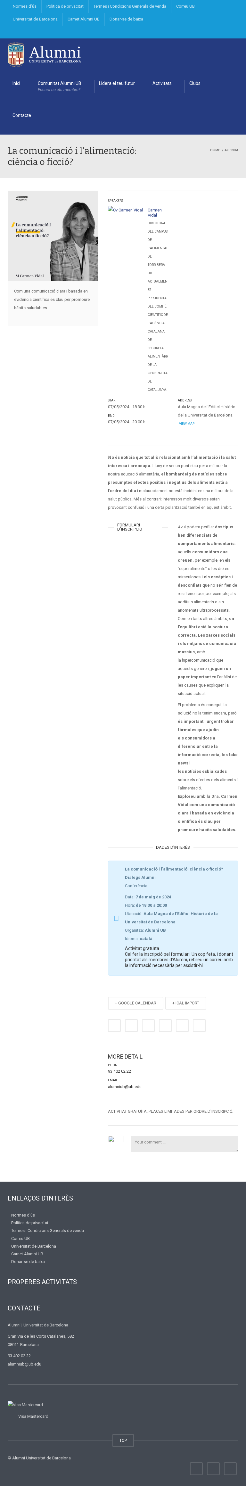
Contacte (21, 115)
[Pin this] (182, 1025)
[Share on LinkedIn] (148, 1025)
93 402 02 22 (119, 1071)
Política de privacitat (65, 6)
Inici (16, 83)
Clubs (195, 83)
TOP (123, 1440)
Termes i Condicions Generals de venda (130, 6)
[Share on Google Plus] (165, 1025)
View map (186, 423)
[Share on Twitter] (131, 1025)
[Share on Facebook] (114, 1025)
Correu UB (185, 6)
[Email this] (199, 1025)
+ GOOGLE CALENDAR (135, 1003)
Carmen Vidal (155, 213)
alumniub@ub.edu (125, 1086)
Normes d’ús (25, 6)
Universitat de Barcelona (35, 19)
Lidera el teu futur (117, 83)
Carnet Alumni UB (84, 19)
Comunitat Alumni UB (59, 86)
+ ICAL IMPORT (185, 1003)
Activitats (162, 83)
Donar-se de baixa (126, 19)
